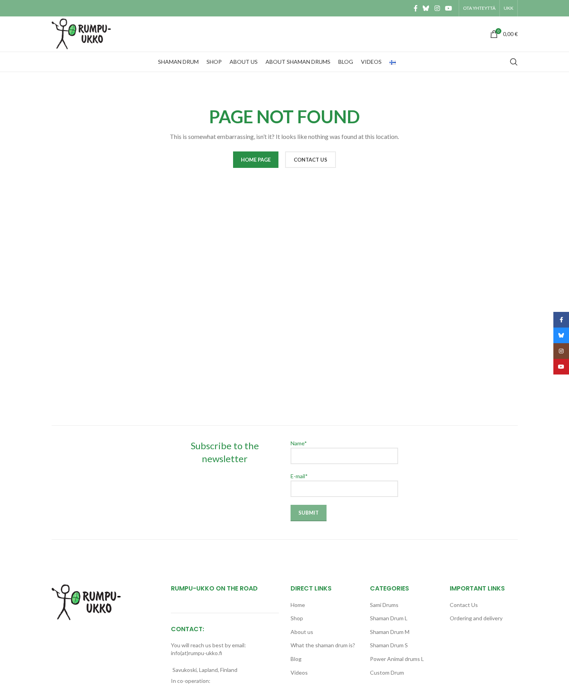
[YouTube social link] (448, 8)
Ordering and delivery (476, 618)
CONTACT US (310, 160)
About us (302, 631)
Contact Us (464, 604)
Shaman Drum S (389, 645)
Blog (296, 658)
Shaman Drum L (388, 618)
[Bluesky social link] (426, 8)
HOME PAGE (256, 160)
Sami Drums (384, 604)
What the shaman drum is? (323, 645)
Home (298, 604)
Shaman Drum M (389, 631)
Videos (299, 672)
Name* (299, 443)
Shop (297, 618)
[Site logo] (83, 33)
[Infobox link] (284, 34)
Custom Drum (387, 672)
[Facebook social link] (415, 8)
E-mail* (299, 476)
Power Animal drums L (397, 658)
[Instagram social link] (437, 8)
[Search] (514, 62)
